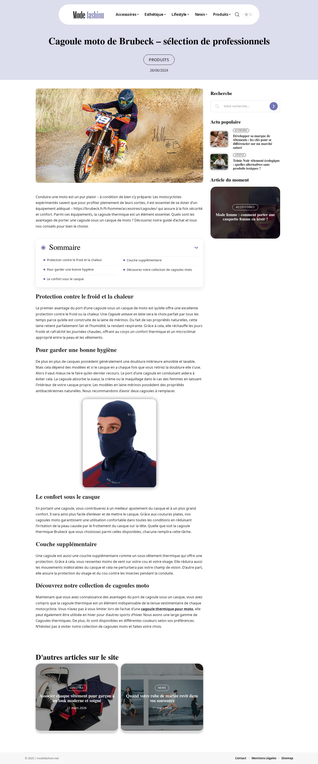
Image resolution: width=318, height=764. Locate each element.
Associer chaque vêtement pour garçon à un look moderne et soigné (76, 698)
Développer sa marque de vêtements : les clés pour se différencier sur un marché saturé (252, 141)
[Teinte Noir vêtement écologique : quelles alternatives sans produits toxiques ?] (219, 162)
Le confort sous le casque (65, 279)
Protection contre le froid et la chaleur (74, 260)
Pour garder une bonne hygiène (70, 269)
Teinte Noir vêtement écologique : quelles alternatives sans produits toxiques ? (256, 164)
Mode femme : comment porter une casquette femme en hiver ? (245, 217)
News (162, 688)
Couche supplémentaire (144, 260)
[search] (237, 14)
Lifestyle (77, 688)
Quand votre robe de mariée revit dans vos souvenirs (162, 698)
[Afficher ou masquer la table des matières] (139, 247)
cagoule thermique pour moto (167, 609)
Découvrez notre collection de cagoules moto (159, 270)
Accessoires (241, 130)
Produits (159, 59)
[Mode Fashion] (88, 14)
